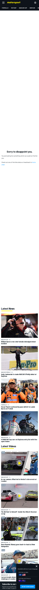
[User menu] (35, 3)
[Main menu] (3, 2)
